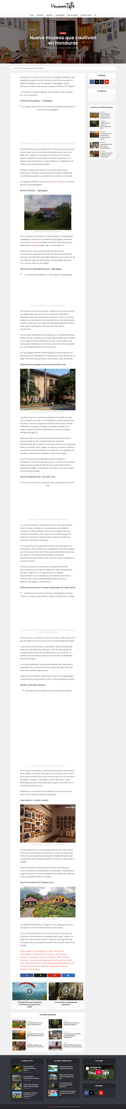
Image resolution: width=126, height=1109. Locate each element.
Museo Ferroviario (34, 963)
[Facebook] (92, 82)
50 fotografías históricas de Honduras (31, 1077)
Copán (50, 951)
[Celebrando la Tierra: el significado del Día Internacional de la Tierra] (95, 123)
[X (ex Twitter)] (102, 82)
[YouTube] (106, 82)
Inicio (32, 15)
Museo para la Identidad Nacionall (59, 963)
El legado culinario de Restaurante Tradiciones (35, 1046)
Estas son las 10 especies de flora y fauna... (29, 1068)
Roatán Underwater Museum (55, 966)
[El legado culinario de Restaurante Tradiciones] (95, 154)
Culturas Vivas (86, 15)
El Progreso (62, 954)
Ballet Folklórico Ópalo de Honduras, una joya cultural (72, 1046)
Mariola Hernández (65, 48)
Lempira (52, 957)
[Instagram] (97, 82)
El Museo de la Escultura (44, 954)
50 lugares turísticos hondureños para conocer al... (30, 1094)
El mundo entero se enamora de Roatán (66, 1067)
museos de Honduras (30, 966)
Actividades (60, 15)
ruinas (24, 969)
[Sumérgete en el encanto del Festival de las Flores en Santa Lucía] (95, 134)
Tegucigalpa (34, 969)
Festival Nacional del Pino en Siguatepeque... (106, 146)
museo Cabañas (58, 181)
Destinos (49, 15)
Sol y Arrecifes (72, 15)
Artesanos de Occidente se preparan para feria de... (67, 1093)
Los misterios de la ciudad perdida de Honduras (65, 1085)
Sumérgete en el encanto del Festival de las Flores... (105, 136)
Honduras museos (38, 957)
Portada (14, 68)
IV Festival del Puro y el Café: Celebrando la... (34, 1024)
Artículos (40, 15)
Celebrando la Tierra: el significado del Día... (71, 1024)
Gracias (24, 957)
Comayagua (40, 951)
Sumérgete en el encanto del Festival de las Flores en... (35, 1035)
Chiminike (35, 242)
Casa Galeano (27, 951)
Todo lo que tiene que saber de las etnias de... (31, 1085)
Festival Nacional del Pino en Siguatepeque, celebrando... (72, 1035)
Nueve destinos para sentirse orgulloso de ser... (66, 1076)
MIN (60, 957)
